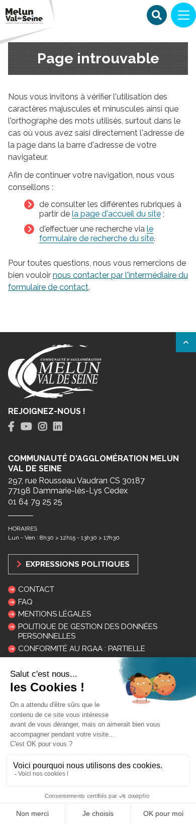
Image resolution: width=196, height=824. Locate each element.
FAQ (25, 601)
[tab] (11, 427)
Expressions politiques (77, 564)
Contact (36, 589)
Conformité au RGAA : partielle (81, 648)
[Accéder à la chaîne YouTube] (26, 427)
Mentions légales (54, 614)
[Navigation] (183, 15)
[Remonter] (186, 342)
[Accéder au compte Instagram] (42, 427)
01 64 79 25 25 (35, 501)
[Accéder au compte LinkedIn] (57, 427)
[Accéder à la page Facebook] (11, 427)
